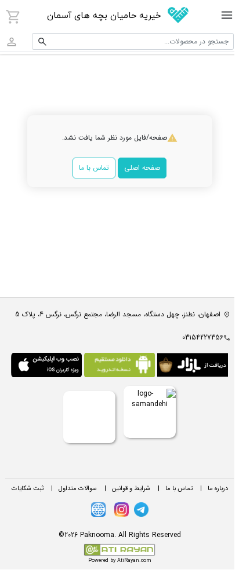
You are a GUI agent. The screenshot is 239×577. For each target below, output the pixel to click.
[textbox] (132, 41)
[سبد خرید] (13, 17)
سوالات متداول (78, 489)
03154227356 (202, 337)
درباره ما (218, 489)
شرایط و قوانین (131, 489)
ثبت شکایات (28, 489)
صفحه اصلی (142, 167)
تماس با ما (94, 167)
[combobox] (133, 41)
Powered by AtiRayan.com (119, 561)
